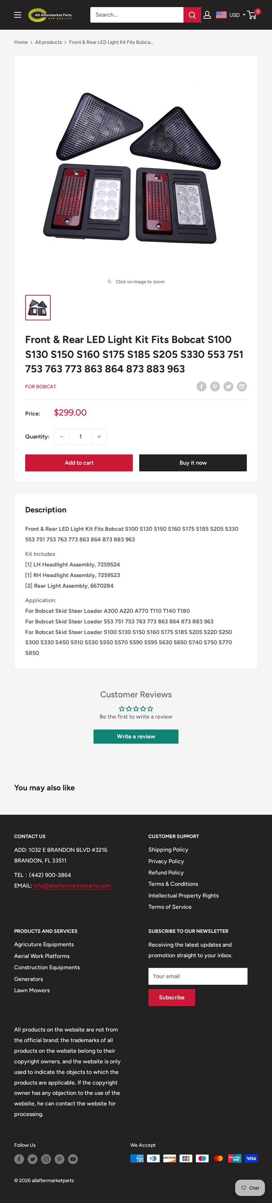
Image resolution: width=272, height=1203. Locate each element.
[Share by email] (242, 386)
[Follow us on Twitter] (33, 1159)
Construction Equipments (47, 967)
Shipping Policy (168, 849)
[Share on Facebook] (201, 386)
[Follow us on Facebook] (19, 1159)
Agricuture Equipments (44, 944)
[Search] (192, 15)
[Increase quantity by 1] (99, 436)
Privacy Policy (166, 861)
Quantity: (37, 436)
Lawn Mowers (32, 990)
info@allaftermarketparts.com (72, 885)
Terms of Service (170, 906)
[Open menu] (17, 15)
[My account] (207, 15)
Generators (28, 979)
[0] (252, 15)
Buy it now (193, 462)
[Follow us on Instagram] (46, 1159)
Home (21, 42)
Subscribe (172, 997)
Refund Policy (166, 872)
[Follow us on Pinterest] (59, 1159)
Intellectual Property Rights (183, 895)
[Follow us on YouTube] (73, 1159)
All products (48, 42)
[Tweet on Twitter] (228, 386)
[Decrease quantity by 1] (61, 436)
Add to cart (79, 462)
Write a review (136, 736)
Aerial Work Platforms (41, 956)
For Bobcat (40, 387)
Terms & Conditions (173, 884)
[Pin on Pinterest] (215, 386)
